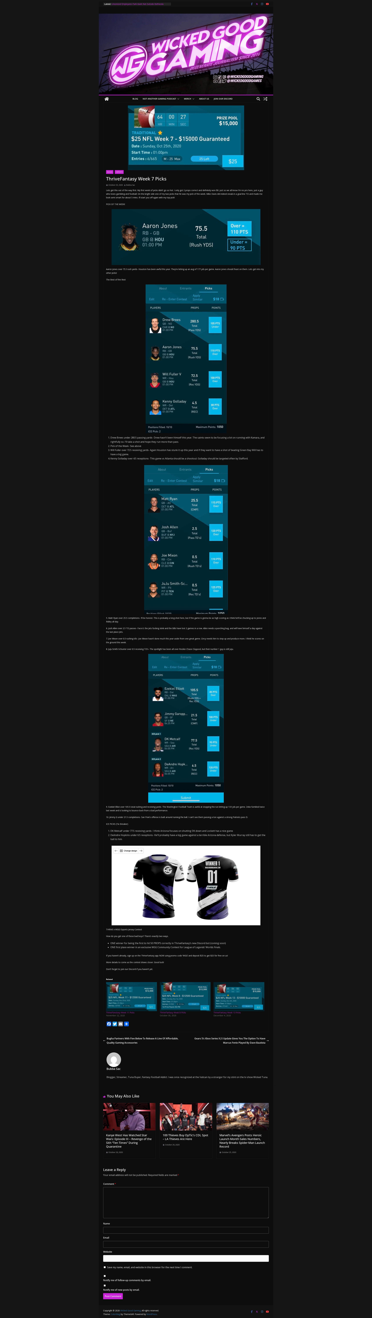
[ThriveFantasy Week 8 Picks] (185, 996)
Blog (135, 98)
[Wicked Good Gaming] (186, 15)
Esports (119, 172)
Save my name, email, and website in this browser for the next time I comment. (149, 1267)
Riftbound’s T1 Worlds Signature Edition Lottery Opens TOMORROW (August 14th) (137, 5)
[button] (177, 99)
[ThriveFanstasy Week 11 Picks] (131, 996)
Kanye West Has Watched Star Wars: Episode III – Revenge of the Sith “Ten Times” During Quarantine (129, 1140)
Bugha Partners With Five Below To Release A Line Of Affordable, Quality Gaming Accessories (142, 1040)
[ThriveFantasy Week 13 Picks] (238, 996)
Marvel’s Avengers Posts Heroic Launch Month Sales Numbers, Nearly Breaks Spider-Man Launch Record (242, 1140)
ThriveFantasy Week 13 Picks (227, 1012)
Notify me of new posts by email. (121, 1289)
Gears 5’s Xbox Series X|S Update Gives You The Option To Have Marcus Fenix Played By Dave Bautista (229, 1040)
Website (107, 1251)
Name (106, 1223)
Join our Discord (223, 98)
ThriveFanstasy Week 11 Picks (120, 1012)
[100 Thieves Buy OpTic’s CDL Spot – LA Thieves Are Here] (186, 1105)
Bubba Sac (130, 185)
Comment (109, 1184)
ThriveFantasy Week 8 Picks (173, 1012)
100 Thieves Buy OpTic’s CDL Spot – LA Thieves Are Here (185, 1137)
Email (106, 1237)
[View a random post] (265, 98)
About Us (204, 98)
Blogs (109, 172)
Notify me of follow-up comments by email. (127, 1280)
